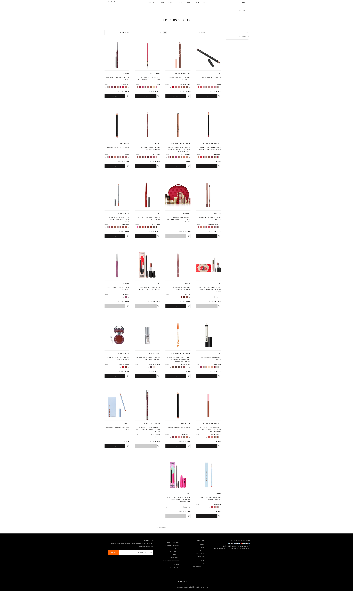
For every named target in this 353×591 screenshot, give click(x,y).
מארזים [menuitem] (161, 2)
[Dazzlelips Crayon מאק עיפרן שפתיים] (208, 335)
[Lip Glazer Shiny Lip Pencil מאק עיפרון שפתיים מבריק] (147, 195)
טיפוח (189, 2)
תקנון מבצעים (174, 567)
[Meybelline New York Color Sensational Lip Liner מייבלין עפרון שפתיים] (147, 405)
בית (246, 10)
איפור (180, 2)
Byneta (126, 423)
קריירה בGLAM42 (198, 566)
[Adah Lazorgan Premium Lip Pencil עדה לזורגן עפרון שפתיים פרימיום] (117, 195)
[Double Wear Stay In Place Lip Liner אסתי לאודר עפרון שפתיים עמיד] (147, 55)
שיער (171, 2)
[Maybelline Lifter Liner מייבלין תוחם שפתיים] (177, 55)
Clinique (126, 73)
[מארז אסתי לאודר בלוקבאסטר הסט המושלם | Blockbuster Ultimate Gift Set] (177, 195)
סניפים (177, 548)
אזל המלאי (176, 236)
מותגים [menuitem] (206, 2)
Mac (219, 73)
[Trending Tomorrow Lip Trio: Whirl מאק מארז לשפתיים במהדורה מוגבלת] (208, 265)
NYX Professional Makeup (211, 144)
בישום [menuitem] (197, 2)
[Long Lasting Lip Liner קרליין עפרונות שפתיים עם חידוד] (147, 125)
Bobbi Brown (124, 144)
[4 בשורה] (165, 32)
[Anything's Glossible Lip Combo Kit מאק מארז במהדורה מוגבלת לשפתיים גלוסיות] (177, 475)
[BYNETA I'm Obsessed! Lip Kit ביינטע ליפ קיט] (117, 405)
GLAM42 (192, 587)
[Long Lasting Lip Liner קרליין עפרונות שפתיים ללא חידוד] (177, 265)
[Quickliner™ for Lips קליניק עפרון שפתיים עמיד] (117, 55)
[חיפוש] (114, 2)
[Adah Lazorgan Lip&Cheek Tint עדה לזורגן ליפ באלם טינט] (117, 335)
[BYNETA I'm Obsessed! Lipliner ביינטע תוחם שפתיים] (208, 475)
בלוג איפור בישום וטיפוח (171, 545)
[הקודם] (220, 87)
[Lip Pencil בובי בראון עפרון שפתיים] (117, 125)
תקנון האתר (200, 560)
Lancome (217, 213)
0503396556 (218, 548)
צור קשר (201, 550)
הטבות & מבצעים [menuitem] (149, 2)
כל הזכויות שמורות (183, 587)
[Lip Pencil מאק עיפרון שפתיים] (208, 55)
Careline (157, 144)
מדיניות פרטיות (199, 554)
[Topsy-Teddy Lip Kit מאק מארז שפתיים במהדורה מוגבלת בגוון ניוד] (147, 265)
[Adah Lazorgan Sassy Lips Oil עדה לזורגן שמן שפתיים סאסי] (147, 335)
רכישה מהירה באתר (172, 542)
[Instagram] (184, 582)
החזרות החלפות (174, 551)
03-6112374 (227, 546)
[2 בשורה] (160, 32)
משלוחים (176, 555)
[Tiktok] (178, 582)
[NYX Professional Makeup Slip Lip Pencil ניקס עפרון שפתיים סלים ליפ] (208, 125)
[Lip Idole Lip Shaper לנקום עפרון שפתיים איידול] (208, 195)
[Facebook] (186, 582)
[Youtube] (181, 582)
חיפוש (202, 547)
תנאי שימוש (200, 557)
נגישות (202, 544)
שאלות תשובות (174, 558)
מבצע (246, 33)
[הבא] (197, 87)
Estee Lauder (155, 73)
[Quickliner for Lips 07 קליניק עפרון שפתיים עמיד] (117, 265)
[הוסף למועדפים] (219, 96)
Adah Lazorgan (123, 213)
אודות (202, 563)
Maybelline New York (182, 73)
